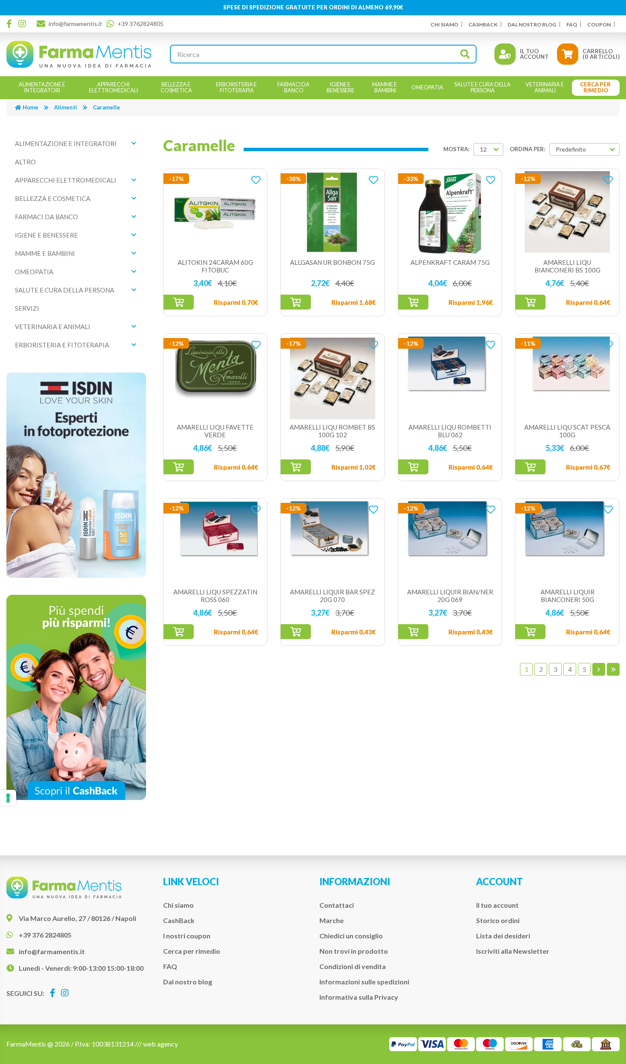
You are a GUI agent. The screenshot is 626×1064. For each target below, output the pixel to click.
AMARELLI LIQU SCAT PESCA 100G (567, 431)
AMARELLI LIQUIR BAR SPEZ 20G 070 (332, 595)
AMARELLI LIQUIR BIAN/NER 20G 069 (450, 595)
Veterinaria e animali (52, 326)
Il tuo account (497, 905)
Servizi (27, 308)
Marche (331, 920)
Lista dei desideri (503, 936)
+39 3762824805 (141, 23)
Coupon (599, 24)
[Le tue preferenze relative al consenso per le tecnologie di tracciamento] (8, 798)
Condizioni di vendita (352, 966)
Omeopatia (34, 271)
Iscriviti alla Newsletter (512, 951)
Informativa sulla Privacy (358, 997)
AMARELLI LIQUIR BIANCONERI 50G (567, 595)
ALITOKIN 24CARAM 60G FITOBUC (215, 266)
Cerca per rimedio (191, 951)
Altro (25, 162)
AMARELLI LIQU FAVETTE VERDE (215, 431)
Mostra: (456, 149)
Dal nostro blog (532, 24)
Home (30, 107)
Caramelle (106, 107)
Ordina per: (527, 149)
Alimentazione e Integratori (66, 143)
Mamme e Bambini (45, 253)
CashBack (482, 24)
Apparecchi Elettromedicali (65, 180)
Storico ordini (498, 920)
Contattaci (336, 905)
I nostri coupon (186, 936)
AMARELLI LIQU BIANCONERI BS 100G (567, 266)
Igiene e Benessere (46, 235)
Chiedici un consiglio (351, 936)
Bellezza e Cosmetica (52, 198)
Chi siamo (444, 24)
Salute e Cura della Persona (64, 290)
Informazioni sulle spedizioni (364, 982)
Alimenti (65, 107)
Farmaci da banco (46, 217)
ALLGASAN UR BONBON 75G (332, 262)
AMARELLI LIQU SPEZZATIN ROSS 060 (215, 595)
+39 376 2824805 (45, 935)
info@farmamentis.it (75, 23)
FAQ (571, 24)
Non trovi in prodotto (353, 951)
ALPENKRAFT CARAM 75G (450, 262)
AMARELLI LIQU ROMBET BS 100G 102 (332, 431)
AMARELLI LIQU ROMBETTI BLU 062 (449, 431)
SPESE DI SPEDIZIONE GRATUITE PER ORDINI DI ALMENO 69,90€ (313, 7)
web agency (160, 1044)
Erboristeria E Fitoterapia (62, 345)
